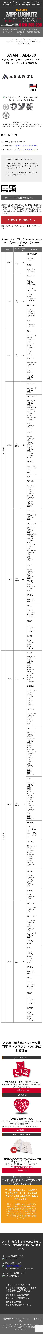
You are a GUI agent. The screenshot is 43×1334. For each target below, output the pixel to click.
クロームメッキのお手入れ (17, 1298)
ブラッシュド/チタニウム (27, 149)
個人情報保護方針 (13, 1302)
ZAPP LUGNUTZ (20, 1325)
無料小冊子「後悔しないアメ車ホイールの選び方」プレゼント (22, 1289)
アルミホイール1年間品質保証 (19, 1291)
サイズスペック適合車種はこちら (19, 198)
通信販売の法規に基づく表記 (18, 1305)
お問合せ (20, 32)
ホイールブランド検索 (28, 29)
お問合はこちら (23, 1090)
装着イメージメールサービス (18, 1285)
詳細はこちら (23, 1130)
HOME (5, 29)
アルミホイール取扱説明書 (17, 1295)
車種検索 (14, 29)
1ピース (18, 145)
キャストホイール (30, 145)
